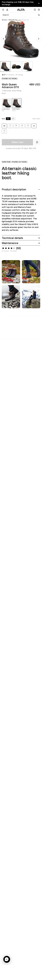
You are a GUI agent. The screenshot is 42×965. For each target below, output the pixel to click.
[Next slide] (38, 39)
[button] (11, 328)
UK (13, 119)
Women (4, 20)
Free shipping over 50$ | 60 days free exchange (17, 3)
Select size (17, 142)
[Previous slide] (3, 39)
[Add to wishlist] (37, 142)
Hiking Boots (13, 20)
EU (8, 119)
